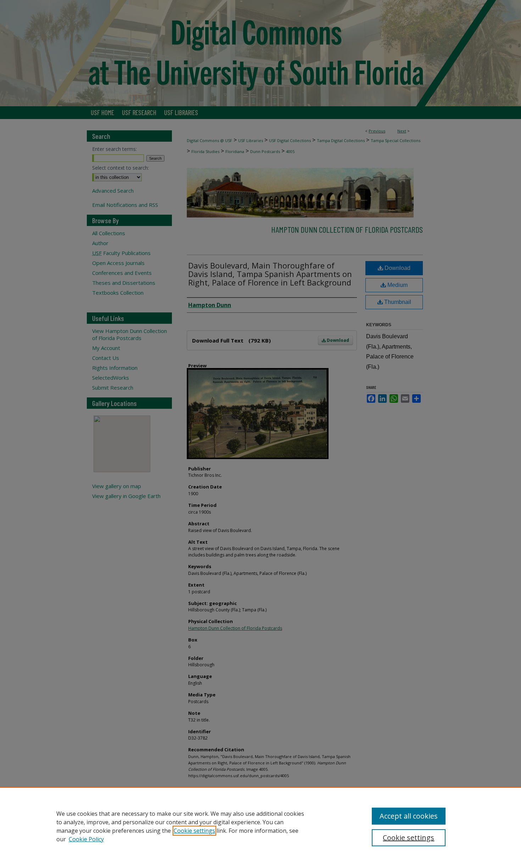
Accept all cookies (409, 816)
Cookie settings (194, 831)
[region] (260, 826)
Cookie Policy (86, 839)
